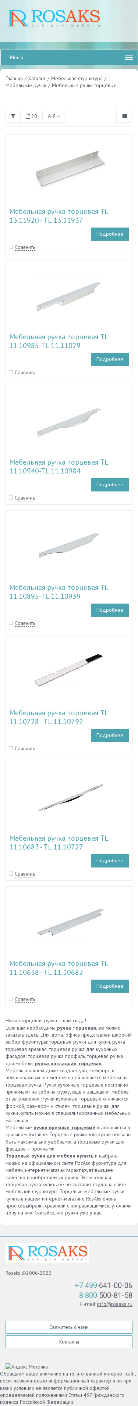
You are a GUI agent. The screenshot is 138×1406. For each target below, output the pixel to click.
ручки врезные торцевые (64, 1127)
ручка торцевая (76, 1027)
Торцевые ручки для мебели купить (49, 1155)
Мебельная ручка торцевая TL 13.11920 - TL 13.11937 (58, 216)
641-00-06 (103, 1285)
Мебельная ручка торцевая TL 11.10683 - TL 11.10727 (58, 842)
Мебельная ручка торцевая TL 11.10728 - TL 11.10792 (58, 717)
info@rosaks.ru (114, 1304)
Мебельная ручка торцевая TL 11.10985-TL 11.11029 (58, 341)
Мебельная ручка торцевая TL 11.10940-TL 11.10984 (58, 466)
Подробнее (109, 233)
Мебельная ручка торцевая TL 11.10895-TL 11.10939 (58, 592)
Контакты (69, 1341)
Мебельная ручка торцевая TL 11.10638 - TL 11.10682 (58, 968)
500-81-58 (105, 1295)
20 (34, 116)
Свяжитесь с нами (69, 1327)
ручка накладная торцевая (68, 1063)
